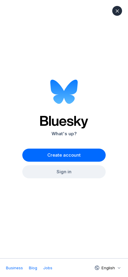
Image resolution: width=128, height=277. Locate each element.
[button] (117, 11)
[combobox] (107, 267)
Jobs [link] (47, 267)
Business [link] (14, 267)
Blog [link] (33, 267)
